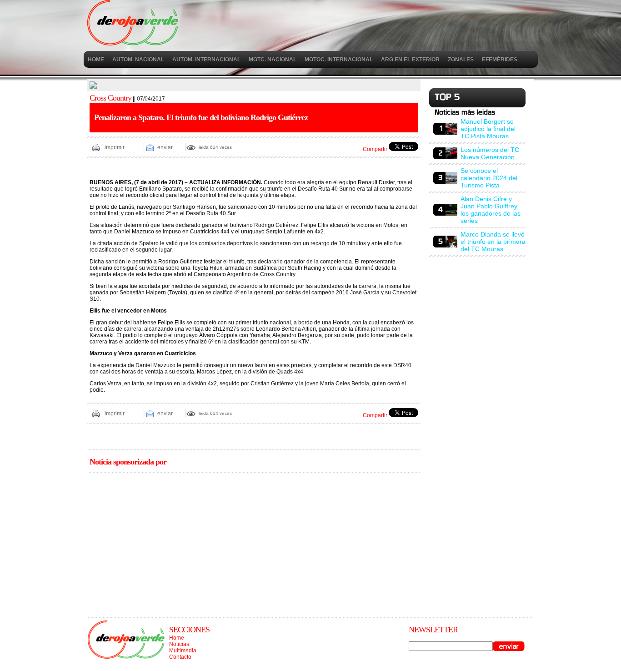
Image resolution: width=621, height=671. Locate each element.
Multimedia (182, 650)
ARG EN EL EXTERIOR (410, 59)
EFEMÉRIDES (499, 59)
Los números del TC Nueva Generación (490, 153)
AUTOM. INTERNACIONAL (206, 59)
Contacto (180, 657)
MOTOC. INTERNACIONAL (339, 59)
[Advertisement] (254, 541)
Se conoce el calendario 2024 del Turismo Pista (489, 178)
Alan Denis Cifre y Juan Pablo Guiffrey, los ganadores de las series (491, 209)
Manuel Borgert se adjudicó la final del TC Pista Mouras (488, 129)
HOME (96, 59)
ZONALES (461, 59)
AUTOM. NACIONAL (138, 59)
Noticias (179, 644)
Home (176, 638)
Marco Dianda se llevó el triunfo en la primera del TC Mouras (493, 241)
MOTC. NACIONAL (272, 59)
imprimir (115, 147)
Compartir (375, 149)
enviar (165, 147)
